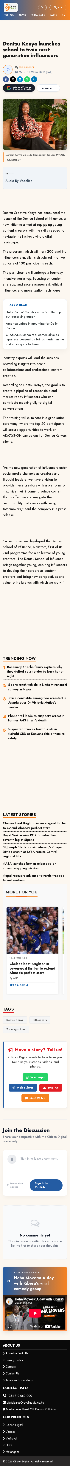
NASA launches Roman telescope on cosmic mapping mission (29, 865)
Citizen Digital (14, 1425)
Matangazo (13, 1452)
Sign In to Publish (41, 1185)
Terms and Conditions (19, 1380)
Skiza (9, 1445)
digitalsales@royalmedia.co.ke (25, 1402)
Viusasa (10, 1432)
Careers (11, 1366)
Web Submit (25, 1088)
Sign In (58, 7)
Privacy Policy (14, 1360)
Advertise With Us (17, 1353)
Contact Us (12, 1373)
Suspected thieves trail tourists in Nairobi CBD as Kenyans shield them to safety (36, 733)
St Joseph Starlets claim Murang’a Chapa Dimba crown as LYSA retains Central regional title (32, 852)
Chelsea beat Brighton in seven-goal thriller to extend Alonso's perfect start (34, 825)
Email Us (52, 1088)
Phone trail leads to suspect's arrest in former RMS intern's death (36, 718)
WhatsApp (37, 1077)
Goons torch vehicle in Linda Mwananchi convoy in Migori (37, 686)
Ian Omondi (26, 67)
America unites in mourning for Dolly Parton (31, 325)
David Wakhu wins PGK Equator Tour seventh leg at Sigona (30, 837)
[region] (35, 948)
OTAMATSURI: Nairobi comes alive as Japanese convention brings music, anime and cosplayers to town (35, 339)
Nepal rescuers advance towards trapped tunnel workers (34, 877)
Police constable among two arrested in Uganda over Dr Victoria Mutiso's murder (37, 702)
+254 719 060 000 (19, 1396)
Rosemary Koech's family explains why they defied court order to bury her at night (35, 671)
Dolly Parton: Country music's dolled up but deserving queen (33, 314)
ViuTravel (11, 1438)
